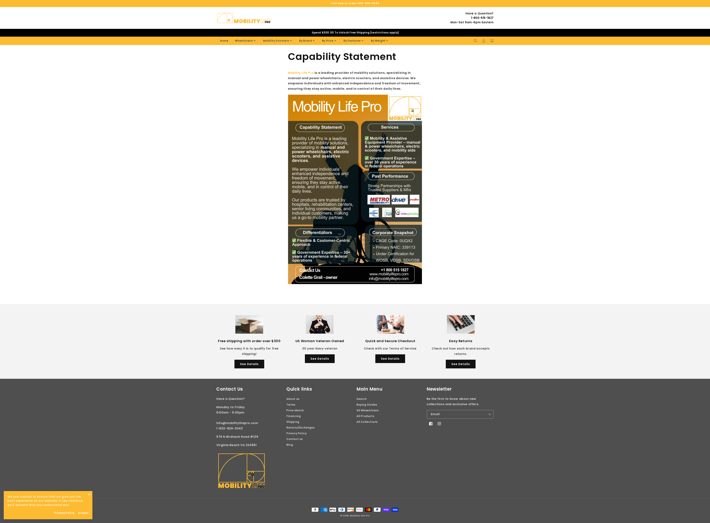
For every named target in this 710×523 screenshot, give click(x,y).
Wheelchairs (244, 41)
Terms (290, 404)
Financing (293, 416)
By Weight (378, 41)
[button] (475, 41)
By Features (352, 41)
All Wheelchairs (367, 410)
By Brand (305, 41)
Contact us (294, 439)
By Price (328, 41)
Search (361, 399)
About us (293, 399)
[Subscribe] (489, 414)
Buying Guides (366, 404)
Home (224, 41)
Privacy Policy (296, 433)
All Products (365, 416)
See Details (249, 364)
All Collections (367, 422)
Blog (289, 445)
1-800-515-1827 (482, 18)
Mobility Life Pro (360, 515)
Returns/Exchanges (300, 427)
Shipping (292, 422)
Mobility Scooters (276, 41)
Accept (83, 513)
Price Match (295, 410)
